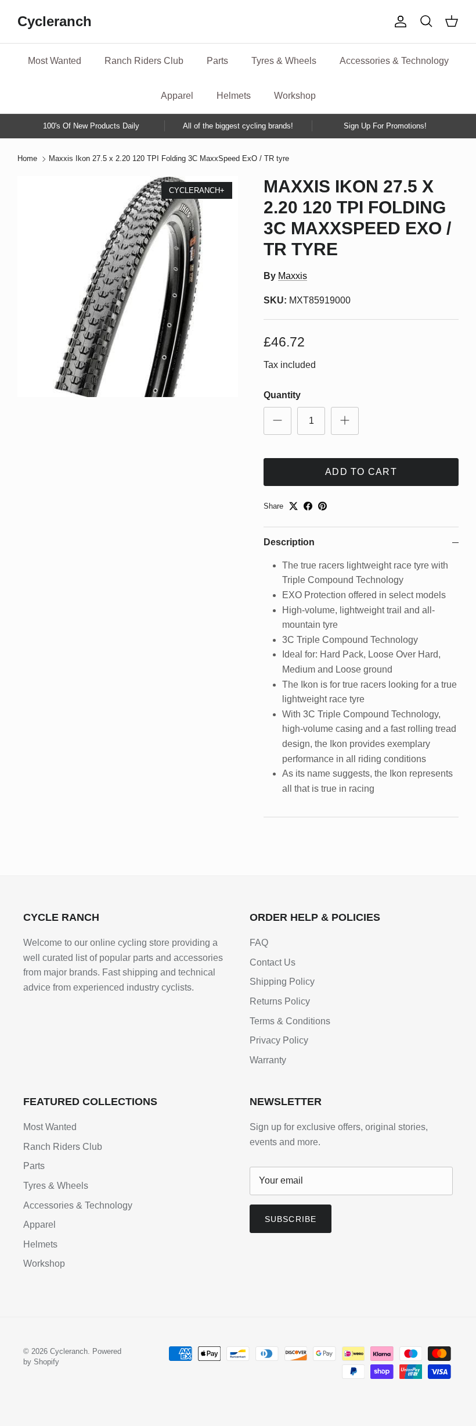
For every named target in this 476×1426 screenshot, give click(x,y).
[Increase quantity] (345, 421)
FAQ (259, 943)
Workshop (295, 96)
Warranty (268, 1060)
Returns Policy (280, 1001)
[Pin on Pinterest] (322, 506)
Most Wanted (54, 61)
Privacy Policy (279, 1040)
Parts (217, 61)
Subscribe (290, 1219)
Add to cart (361, 472)
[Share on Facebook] (308, 506)
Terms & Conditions (290, 1021)
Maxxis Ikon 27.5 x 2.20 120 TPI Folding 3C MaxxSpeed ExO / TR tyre (169, 159)
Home (27, 159)
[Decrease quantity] (277, 421)
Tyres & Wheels (283, 61)
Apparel (177, 96)
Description (289, 542)
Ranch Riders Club (143, 61)
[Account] (398, 21)
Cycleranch (69, 1351)
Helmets (234, 96)
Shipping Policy (282, 982)
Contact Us (272, 962)
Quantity (282, 395)
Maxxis (292, 276)
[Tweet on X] (293, 506)
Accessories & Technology (394, 61)
